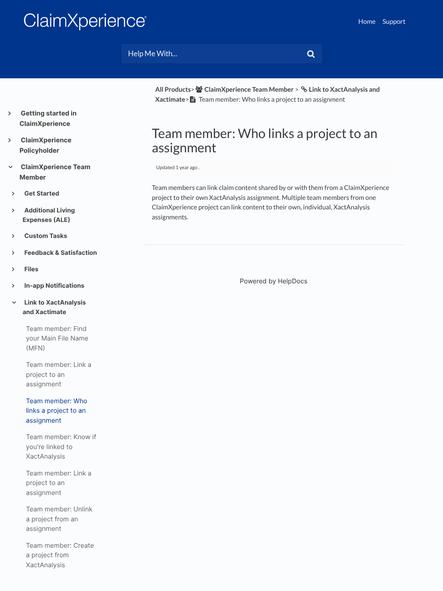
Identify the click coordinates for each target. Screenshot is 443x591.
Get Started (41, 193)
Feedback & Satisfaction (60, 253)
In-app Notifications (53, 285)
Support (393, 22)
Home (367, 22)
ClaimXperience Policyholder (45, 145)
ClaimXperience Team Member (54, 172)
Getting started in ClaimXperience (48, 118)
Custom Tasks (45, 236)
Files (31, 269)
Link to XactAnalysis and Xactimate (54, 307)
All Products (173, 89)
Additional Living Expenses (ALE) (48, 215)
